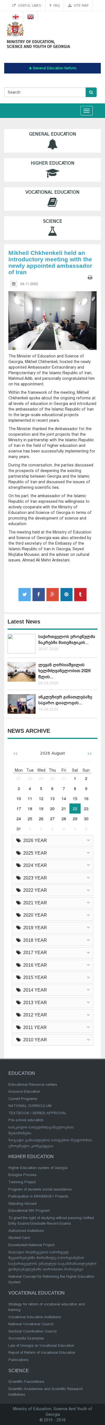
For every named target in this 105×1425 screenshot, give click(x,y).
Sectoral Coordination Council (32, 1331)
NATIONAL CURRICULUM (30, 1106)
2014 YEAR (34, 990)
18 (30, 808)
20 (52, 808)
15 (75, 798)
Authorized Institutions (26, 1231)
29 (41, 778)
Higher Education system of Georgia (37, 1168)
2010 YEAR (34, 1039)
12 (41, 798)
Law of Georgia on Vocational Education (41, 1345)
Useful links (28, 5)
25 (30, 818)
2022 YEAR (34, 890)
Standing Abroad (22, 1203)
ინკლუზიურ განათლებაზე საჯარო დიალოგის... (65, 699)
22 (75, 808)
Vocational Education (52, 192)
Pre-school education (25, 1120)
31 (64, 778)
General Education (52, 134)
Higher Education (52, 163)
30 (52, 778)
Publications (18, 1360)
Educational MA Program (29, 1210)
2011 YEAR (34, 1027)
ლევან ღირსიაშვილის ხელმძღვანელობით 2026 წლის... (64, 670)
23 (86, 808)
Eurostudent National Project (31, 1245)
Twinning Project (22, 1182)
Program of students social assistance (39, 1189)
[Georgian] (15, 16)
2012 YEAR (34, 1015)
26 (41, 818)
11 (30, 798)
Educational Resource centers (32, 1084)
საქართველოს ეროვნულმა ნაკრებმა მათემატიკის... (66, 639)
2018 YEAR (34, 940)
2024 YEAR (34, 865)
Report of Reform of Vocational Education (41, 1352)
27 (19, 778)
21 (64, 808)
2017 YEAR (34, 952)
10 (19, 798)
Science (52, 221)
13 (52, 798)
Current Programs (22, 1099)
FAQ (55, 5)
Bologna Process (22, 1175)
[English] (30, 16)
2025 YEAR (34, 853)
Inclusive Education (24, 1091)
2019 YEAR (34, 927)
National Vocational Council (30, 1324)
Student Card (19, 1238)
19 (41, 808)
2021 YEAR (34, 902)
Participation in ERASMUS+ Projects (38, 1196)
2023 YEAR (34, 878)
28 (30, 778)
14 (64, 798)
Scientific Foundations (26, 1381)
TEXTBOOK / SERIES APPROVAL (37, 1113)
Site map (79, 5)
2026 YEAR (34, 840)
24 (19, 818)
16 (86, 798)
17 (19, 808)
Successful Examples (26, 1338)
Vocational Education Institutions (34, 1317)
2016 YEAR (34, 965)
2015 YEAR (34, 977)
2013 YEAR (34, 1002)
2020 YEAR (34, 915)
